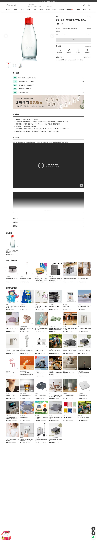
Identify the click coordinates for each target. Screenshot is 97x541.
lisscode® (8, 437)
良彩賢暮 (80, 304)
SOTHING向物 (23, 326)
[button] (8, 65)
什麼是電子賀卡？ (87, 57)
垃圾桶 (39, 6)
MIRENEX (37, 415)
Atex (50, 393)
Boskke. (36, 304)
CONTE (79, 326)
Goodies (44, 6)
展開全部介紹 (47, 210)
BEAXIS (65, 304)
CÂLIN (7, 393)
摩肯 (7, 304)
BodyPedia (80, 393)
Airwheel (37, 437)
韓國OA (22, 437)
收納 (32, 6)
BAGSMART (37, 371)
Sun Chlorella (23, 371)
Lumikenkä (22, 304)
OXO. (21, 349)
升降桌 (35, 6)
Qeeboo (8, 371)
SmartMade (80, 371)
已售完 (73, 39)
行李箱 (51, 6)
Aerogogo (51, 349)
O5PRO (50, 415)
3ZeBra (36, 393)
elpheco (65, 276)
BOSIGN (8, 276)
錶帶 (48, 6)
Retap (7, 249)
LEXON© (65, 415)
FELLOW (65, 393)
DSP (64, 371)
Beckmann (8, 326)
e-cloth (36, 276)
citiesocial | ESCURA (68, 349)
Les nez (51, 371)
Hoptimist (37, 349)
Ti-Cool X (22, 415)
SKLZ (64, 326)
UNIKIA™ (22, 276)
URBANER (51, 276)
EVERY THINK (52, 326)
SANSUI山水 (8, 415)
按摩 (29, 6)
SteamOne (51, 304)
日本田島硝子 (23, 393)
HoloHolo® (37, 326)
